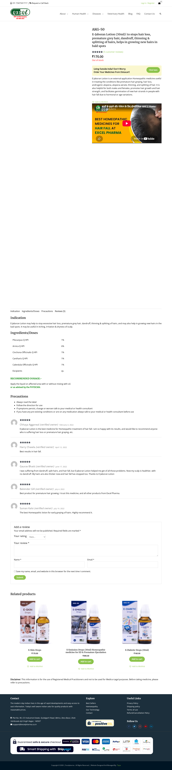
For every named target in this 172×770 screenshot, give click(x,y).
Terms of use (132, 710)
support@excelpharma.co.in (25, 724)
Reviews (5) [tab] (60, 311)
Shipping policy (133, 706)
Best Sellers (91, 703)
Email (90, 559)
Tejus (119, 765)
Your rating (20, 536)
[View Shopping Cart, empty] (159, 3)
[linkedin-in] (151, 726)
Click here (153, 70)
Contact (89, 713)
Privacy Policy (132, 703)
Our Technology (92, 710)
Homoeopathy (92, 706)
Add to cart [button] (34, 659)
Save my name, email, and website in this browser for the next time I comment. (53, 571)
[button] (67, 13)
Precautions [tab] (47, 311)
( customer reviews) (113, 51)
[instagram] (141, 726)
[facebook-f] (130, 726)
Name (17, 559)
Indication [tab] (15, 311)
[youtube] (146, 726)
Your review (21, 543)
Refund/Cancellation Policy (138, 713)
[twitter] (135, 726)
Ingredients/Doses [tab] (30, 311)
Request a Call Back (39, 3)
